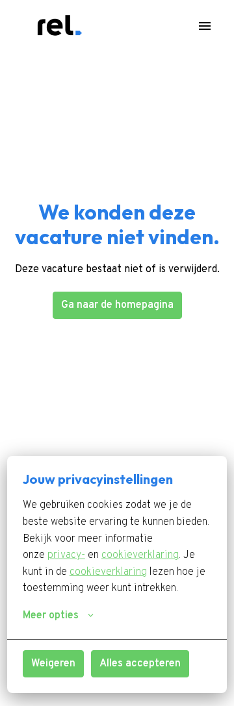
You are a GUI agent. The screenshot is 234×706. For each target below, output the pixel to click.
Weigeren (53, 663)
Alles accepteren (140, 663)
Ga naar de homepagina (117, 305)
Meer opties (51, 615)
